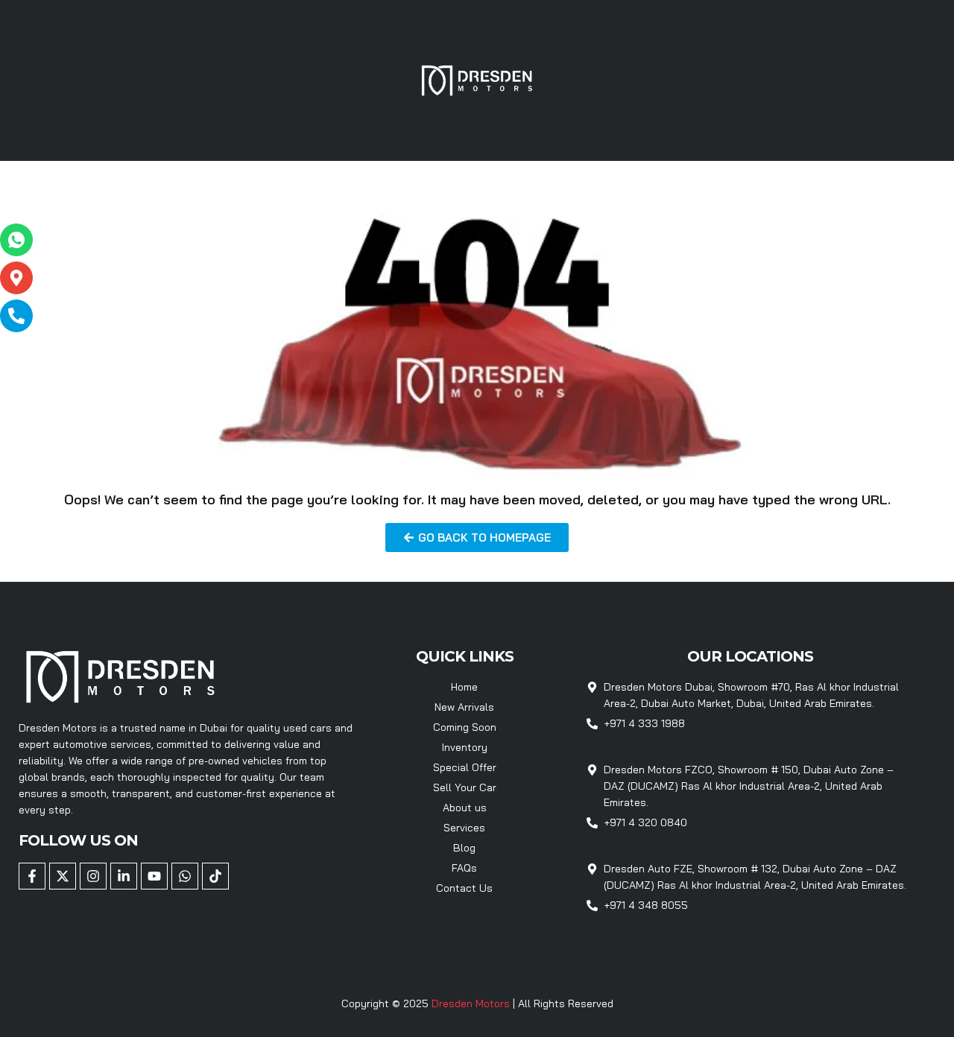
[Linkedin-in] (123, 876)
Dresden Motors (472, 1003)
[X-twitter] (62, 876)
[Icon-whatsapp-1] (16, 239)
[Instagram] (93, 876)
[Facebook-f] (32, 876)
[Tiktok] (215, 876)
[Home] (477, 79)
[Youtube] (154, 876)
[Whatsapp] (184, 876)
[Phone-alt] (16, 315)
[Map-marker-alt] (16, 277)
